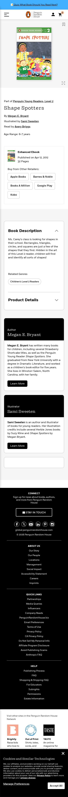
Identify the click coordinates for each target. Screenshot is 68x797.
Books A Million (20, 186)
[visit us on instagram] (52, 524)
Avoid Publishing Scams (34, 650)
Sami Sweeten (30, 121)
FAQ (34, 675)
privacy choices (27, 777)
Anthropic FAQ (34, 654)
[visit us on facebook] (16, 524)
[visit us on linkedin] (38, 524)
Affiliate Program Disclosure (34, 645)
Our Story (34, 550)
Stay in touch (35, 512)
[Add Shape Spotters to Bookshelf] (64, 24)
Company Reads (34, 613)
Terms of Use (34, 627)
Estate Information (34, 698)
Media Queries (34, 603)
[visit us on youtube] (31, 524)
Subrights (34, 689)
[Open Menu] (6, 15)
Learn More (18, 384)
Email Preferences (34, 622)
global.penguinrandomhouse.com (34, 530)
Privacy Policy (34, 631)
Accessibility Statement (34, 573)
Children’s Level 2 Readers (24, 281)
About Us (34, 546)
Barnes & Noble (43, 177)
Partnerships (34, 599)
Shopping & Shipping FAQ (34, 680)
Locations (34, 560)
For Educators (34, 684)
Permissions (34, 694)
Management (34, 564)
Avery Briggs (22, 126)
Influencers (34, 608)
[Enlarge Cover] (63, 83)
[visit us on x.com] (23, 524)
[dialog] (34, 773)
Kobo (13, 195)
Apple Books (18, 177)
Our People (34, 555)
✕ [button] (63, 753)
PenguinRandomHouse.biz (34, 617)
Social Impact (34, 569)
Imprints (34, 583)
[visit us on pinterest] (45, 524)
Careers (34, 578)
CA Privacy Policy (34, 636)
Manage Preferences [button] (16, 783)
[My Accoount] (53, 14)
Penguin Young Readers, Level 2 (33, 101)
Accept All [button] (56, 786)
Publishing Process (34, 670)
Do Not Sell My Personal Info (34, 640)
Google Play (44, 186)
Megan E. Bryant (18, 116)
